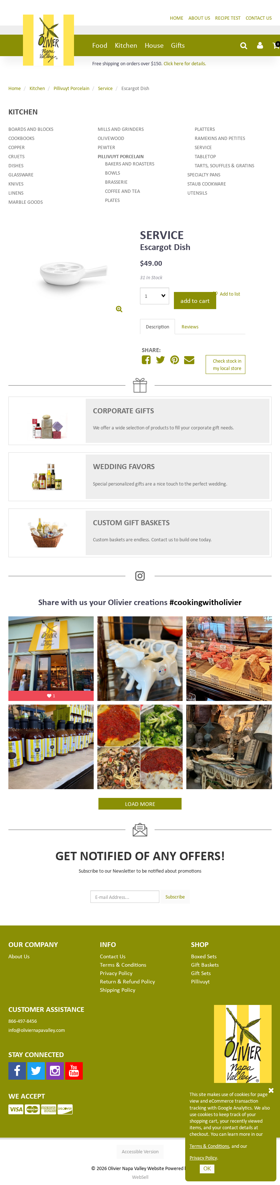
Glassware (21, 174)
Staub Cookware (206, 183)
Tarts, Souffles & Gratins (224, 165)
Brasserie (116, 181)
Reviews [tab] (190, 326)
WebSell (140, 1177)
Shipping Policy (117, 990)
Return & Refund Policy (127, 981)
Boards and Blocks (30, 128)
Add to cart (195, 300)
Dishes (15, 165)
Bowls (112, 172)
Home (176, 17)
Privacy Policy (203, 1157)
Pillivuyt (200, 981)
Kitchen (126, 45)
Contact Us (259, 17)
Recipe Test (228, 17)
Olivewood (111, 138)
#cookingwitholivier (206, 602)
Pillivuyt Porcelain (71, 88)
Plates (112, 199)
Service (105, 88)
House (154, 45)
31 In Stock (151, 277)
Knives (15, 183)
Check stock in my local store (227, 364)
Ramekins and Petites (220, 138)
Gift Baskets (205, 964)
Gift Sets (201, 973)
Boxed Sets (204, 956)
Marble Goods (25, 201)
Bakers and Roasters (129, 163)
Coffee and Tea (122, 190)
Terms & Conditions (209, 1146)
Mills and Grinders (121, 128)
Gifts (178, 45)
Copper (16, 147)
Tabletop (205, 156)
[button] (276, 45)
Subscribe (175, 896)
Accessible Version (140, 1151)
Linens (15, 192)
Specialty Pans (203, 174)
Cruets (16, 156)
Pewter (106, 147)
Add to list (229, 293)
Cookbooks (21, 138)
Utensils (197, 192)
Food (100, 45)
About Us (199, 17)
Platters (205, 128)
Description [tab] (157, 326)
